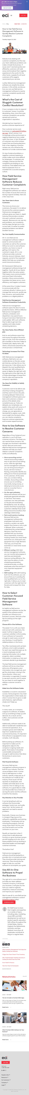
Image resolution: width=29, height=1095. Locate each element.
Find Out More (7, 8)
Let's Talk (23, 15)
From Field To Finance (8, 962)
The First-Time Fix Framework (10, 965)
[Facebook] (5, 1070)
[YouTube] (3, 1070)
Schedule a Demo (9, 902)
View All (25, 976)
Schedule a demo (8, 899)
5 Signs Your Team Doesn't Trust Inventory (13, 954)
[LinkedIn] (2, 1070)
